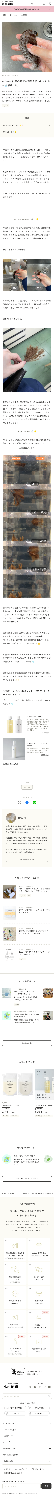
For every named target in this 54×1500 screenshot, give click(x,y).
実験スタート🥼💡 (9, 132)
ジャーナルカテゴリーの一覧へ (27, 1178)
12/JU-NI (27, 787)
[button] (50, 3)
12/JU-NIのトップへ (27, 859)
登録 (46, 1486)
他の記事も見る (27, 1043)
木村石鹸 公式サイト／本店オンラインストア (17, 1493)
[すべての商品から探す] (49, 1396)
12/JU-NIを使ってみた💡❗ (13, 125)
